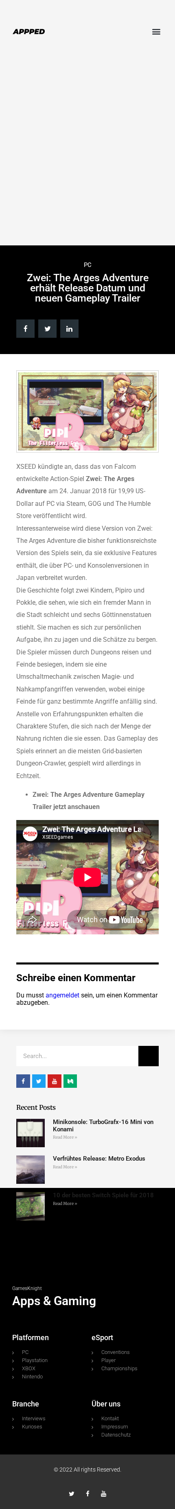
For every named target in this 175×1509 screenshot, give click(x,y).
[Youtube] (104, 1494)
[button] (156, 31)
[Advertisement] (87, 149)
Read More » (65, 1137)
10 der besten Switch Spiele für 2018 (103, 1195)
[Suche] (148, 1056)
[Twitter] (72, 1494)
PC (88, 265)
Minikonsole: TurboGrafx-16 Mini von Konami (103, 1125)
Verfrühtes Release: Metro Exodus (99, 1158)
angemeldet (62, 995)
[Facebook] (88, 1494)
